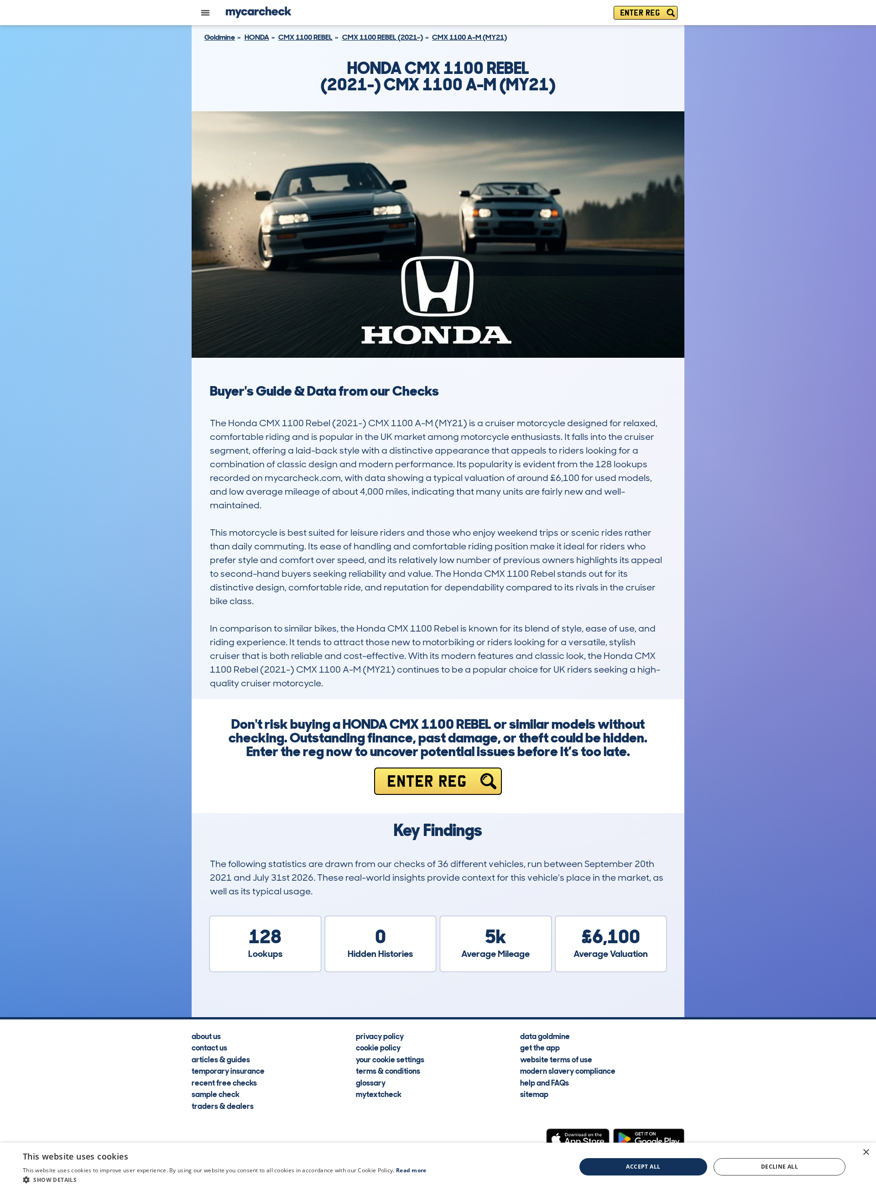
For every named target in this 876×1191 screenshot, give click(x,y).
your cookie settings (390, 1059)
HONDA (257, 37)
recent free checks (224, 1082)
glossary (371, 1082)
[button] (225, 1179)
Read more (411, 1170)
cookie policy (378, 1047)
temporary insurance (228, 1070)
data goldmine (545, 1035)
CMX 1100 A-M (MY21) (469, 37)
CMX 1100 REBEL (305, 37)
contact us (209, 1047)
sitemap (534, 1093)
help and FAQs (544, 1082)
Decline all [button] (779, 1166)
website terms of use (556, 1059)
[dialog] (438, 1167)
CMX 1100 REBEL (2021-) (382, 37)
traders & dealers (223, 1105)
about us (206, 1035)
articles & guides (221, 1059)
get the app (540, 1047)
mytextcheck (379, 1093)
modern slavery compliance (567, 1070)
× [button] (865, 1152)
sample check (216, 1093)
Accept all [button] (643, 1166)
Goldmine (219, 37)
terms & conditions (388, 1070)
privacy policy (380, 1035)
